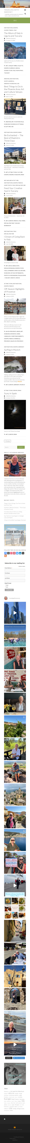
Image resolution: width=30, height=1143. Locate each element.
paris (23, 220)
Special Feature (20, 185)
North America (9, 81)
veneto (12, 277)
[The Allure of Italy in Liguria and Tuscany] (15, 50)
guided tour (8, 70)
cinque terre (12, 65)
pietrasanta (19, 273)
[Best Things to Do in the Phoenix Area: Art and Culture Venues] (15, 106)
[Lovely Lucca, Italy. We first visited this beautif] (15, 931)
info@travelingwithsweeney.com (15, 1129)
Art (7, 65)
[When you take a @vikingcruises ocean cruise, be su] (15, 908)
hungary (19, 1101)
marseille (17, 338)
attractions (12, 172)
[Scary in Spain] (15, 414)
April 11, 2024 (9, 96)
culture (19, 172)
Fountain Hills (19, 121)
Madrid (11, 174)
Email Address (8, 568)
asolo (10, 265)
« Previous (7, 441)
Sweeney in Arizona (10, 83)
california (11, 1093)
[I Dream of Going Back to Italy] (15, 253)
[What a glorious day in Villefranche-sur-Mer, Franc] (15, 954)
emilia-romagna (9, 268)
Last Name (7, 578)
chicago (20, 1093)
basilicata (16, 265)
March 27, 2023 (10, 145)
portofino (19, 70)
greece (5, 1101)
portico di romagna (10, 275)
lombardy (11, 270)
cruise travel (11, 1097)
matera (22, 270)
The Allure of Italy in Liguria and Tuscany (13, 34)
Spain (19, 132)
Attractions (8, 283)
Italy (15, 30)
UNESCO (6, 1108)
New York (13, 1103)
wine (11, 1110)
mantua (17, 270)
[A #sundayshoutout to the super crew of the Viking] (15, 885)
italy (14, 70)
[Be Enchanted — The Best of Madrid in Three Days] (15, 155)
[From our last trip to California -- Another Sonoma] (15, 749)
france (15, 220)
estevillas (20, 1097)
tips (18, 1106)
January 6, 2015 (10, 296)
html (7, 585)
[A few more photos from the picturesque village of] (15, 976)
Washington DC (6, 1110)
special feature (9, 223)
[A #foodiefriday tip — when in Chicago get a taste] (15, 658)
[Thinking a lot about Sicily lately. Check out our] (15, 795)
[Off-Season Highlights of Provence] (15, 306)
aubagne (7, 333)
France (20, 183)
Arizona (6, 78)
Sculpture (7, 126)
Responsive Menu (25, 10)
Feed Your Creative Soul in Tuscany (13, 189)
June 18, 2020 (9, 244)
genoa (17, 68)
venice (18, 277)
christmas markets (17, 336)
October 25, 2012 (10, 398)
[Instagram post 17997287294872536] (15, 999)
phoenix (13, 124)
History (15, 1101)
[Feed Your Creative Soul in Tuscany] (15, 205)
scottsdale (20, 124)
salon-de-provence (17, 341)
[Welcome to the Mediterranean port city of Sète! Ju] (15, 1022)
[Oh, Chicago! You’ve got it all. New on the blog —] (15, 613)
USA (18, 83)
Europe (15, 27)
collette (20, 65)
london (5, 1103)
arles (18, 331)
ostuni (12, 273)
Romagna (17, 1104)
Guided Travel (8, 30)
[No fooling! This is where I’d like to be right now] (15, 840)
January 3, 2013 (10, 354)
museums (7, 124)
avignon (13, 333)
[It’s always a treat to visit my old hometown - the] (15, 681)
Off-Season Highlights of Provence (14, 290)
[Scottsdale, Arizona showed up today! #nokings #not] (15, 863)
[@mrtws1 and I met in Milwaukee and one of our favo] (15, 704)
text (7, 587)
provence (7, 341)
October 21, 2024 (10, 40)
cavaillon (7, 336)
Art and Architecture (11, 180)
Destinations (8, 27)
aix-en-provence (11, 331)
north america (19, 1103)
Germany (21, 347)
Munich (20, 381)
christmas (6, 1095)
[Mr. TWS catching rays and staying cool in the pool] (15, 636)
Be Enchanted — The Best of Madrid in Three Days (13, 138)
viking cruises (20, 1108)
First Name (7, 573)
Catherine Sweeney (11, 38)
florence (12, 68)
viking (14, 1108)
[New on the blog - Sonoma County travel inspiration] (15, 726)
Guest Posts (8, 185)
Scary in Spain (10, 393)
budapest (5, 1093)
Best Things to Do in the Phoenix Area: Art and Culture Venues (14, 89)
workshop (7, 225)
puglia (20, 275)
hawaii (12, 1101)
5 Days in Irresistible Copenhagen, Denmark (15, 520)
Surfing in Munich (12, 349)
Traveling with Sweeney (11, 11)
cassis (18, 333)
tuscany (7, 73)
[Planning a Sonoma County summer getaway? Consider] (15, 772)
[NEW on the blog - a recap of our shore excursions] (15, 817)
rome (24, 275)
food (22, 268)
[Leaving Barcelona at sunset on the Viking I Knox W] (15, 1044)
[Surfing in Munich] (15, 364)
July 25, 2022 (9, 195)
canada (16, 1093)
